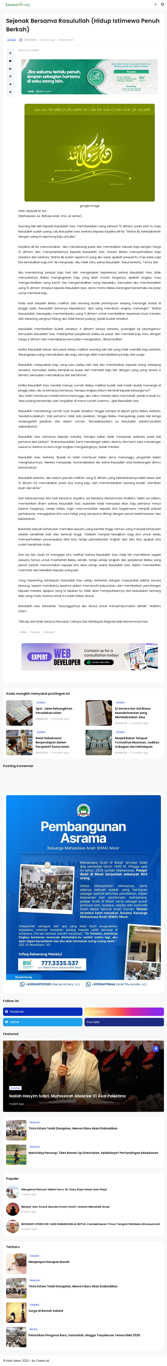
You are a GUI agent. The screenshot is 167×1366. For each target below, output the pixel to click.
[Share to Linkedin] (10, 69)
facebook (17, 1012)
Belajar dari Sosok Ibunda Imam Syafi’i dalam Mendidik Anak (65, 1207)
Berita (33, 1329)
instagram (98, 1012)
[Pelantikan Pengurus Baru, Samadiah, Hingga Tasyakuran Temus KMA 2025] (16, 1337)
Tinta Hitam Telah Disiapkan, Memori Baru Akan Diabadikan (73, 1128)
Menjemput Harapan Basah (49, 1262)
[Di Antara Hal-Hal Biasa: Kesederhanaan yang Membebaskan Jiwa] (99, 713)
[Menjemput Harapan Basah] (16, 1264)
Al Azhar (15, 1088)
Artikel (11, 40)
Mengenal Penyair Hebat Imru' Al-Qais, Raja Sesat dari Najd (64, 1189)
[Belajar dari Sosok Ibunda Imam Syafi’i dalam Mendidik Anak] (12, 1209)
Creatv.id (42, 1361)
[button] (156, 4)
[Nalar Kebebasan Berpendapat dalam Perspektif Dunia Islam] (19, 742)
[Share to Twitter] (10, 61)
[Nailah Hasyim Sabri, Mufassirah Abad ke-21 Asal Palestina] (83, 1076)
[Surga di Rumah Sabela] (16, 1312)
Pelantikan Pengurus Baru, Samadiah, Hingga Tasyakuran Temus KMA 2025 (84, 1335)
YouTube (93, 1022)
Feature (35, 632)
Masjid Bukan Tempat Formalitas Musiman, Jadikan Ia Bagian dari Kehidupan (137, 742)
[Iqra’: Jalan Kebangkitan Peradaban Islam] (19, 713)
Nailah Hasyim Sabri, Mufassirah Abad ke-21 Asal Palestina (67, 1096)
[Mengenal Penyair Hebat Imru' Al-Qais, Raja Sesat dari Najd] (12, 1191)
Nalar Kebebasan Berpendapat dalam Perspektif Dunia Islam (52, 742)
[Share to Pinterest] (10, 76)
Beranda (23, 50)
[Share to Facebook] (10, 53)
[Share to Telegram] (10, 84)
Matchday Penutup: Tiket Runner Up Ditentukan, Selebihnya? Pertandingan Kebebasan (93, 1153)
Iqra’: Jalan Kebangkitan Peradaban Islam (54, 711)
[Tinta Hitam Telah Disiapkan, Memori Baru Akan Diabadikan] (16, 1130)
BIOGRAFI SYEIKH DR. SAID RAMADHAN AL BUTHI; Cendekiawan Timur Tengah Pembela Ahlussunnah (90, 1224)
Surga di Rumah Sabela (46, 1311)
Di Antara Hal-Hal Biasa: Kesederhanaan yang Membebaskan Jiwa (133, 713)
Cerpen (34, 1255)
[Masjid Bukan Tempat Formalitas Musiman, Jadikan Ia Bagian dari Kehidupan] (99, 742)
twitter (14, 1022)
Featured (48, 632)
